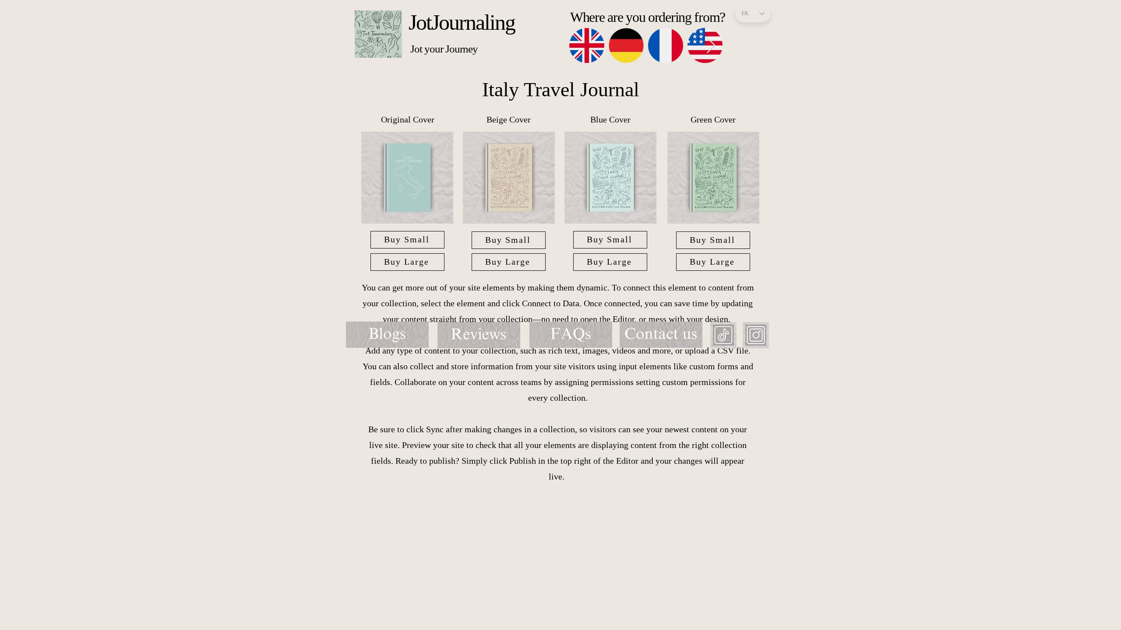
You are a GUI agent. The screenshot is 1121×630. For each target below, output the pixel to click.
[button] (407, 178)
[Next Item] (711, 45)
